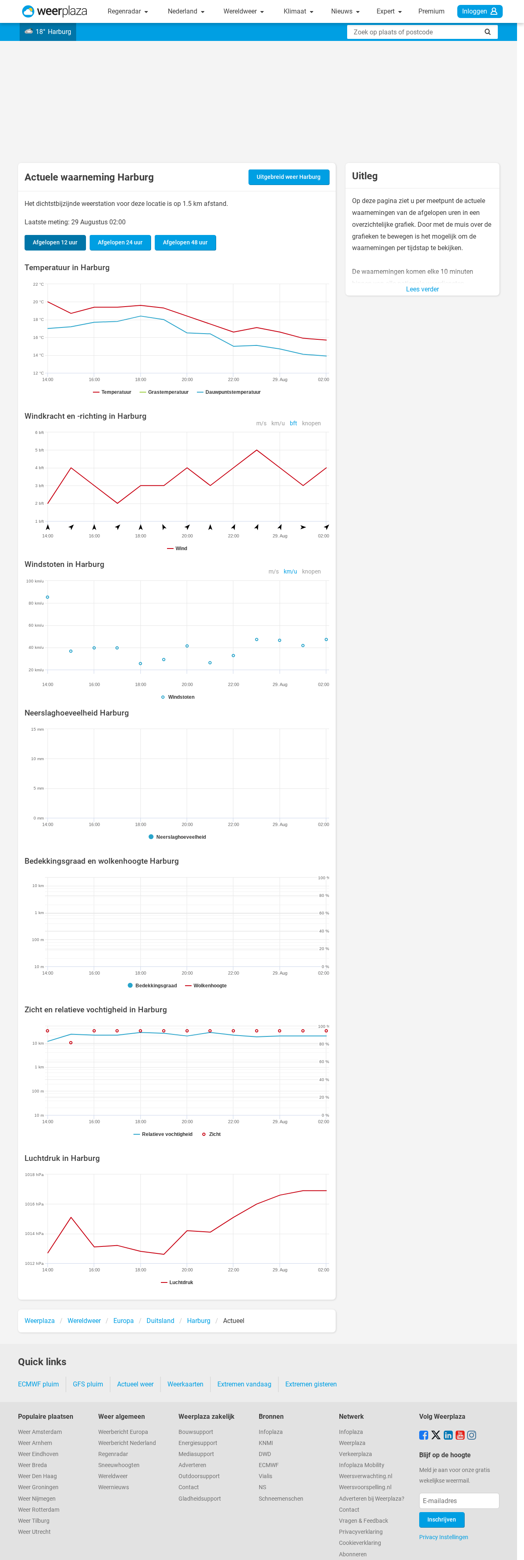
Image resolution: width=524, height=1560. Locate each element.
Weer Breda (32, 1465)
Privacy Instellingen (443, 1537)
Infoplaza (271, 1432)
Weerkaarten (185, 1384)
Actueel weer (135, 1384)
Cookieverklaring (360, 1543)
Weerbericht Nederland (127, 1443)
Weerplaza (352, 1443)
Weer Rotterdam (38, 1509)
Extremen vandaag (244, 1384)
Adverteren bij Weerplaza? (371, 1498)
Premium (431, 11)
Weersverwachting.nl (365, 1476)
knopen (311, 423)
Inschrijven (441, 1519)
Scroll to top (510, 1546)
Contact (188, 1487)
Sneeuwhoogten (119, 1465)
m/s (261, 423)
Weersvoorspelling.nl (365, 1487)
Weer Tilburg (34, 1520)
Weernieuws (113, 1487)
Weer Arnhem (35, 1443)
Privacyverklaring (361, 1531)
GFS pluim (88, 1384)
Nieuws (342, 11)
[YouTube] (460, 1436)
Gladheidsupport (199, 1498)
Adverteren (192, 1465)
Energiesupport (197, 1443)
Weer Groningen (38, 1487)
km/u (278, 423)
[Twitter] (436, 1436)
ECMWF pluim (38, 1384)
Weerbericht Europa (123, 1432)
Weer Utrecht (34, 1531)
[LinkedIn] (448, 1436)
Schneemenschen (281, 1498)
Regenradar (125, 11)
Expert (386, 11)
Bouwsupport (195, 1432)
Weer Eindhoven (38, 1454)
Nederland (183, 11)
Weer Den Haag (37, 1476)
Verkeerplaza (355, 1454)
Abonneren (353, 1554)
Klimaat (296, 11)
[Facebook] (423, 1436)
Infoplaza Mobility (361, 1465)
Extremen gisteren (311, 1384)
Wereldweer (241, 11)
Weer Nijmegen (37, 1498)
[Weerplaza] (54, 11)
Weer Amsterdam (40, 1432)
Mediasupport (196, 1454)
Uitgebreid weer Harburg (289, 177)
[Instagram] (471, 1436)
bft (293, 423)
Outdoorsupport (199, 1476)
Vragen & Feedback (363, 1520)
